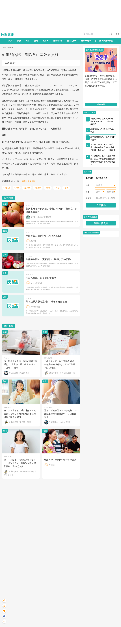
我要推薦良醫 (101, 223)
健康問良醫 (57, 41)
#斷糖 (47, 188)
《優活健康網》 (28, 181)
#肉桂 (56, 188)
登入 (118, 34)
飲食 (11, 48)
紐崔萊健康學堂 (106, 41)
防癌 (10, 41)
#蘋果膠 (26, 188)
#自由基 (6, 188)
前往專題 (101, 104)
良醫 (3, 48)
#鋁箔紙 (37, 188)
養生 (27, 41)
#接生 (66, 188)
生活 (7, 48)
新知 (36, 41)
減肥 (19, 41)
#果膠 (16, 188)
